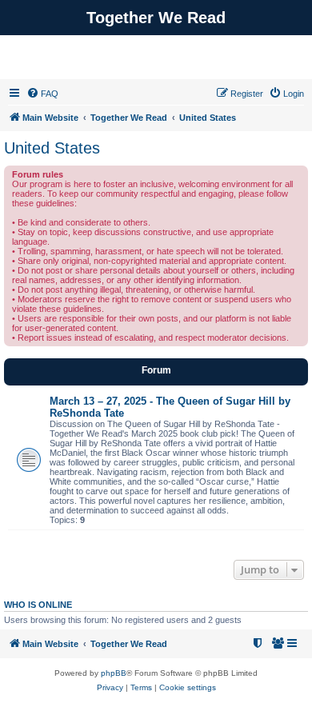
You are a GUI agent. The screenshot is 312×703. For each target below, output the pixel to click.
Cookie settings (187, 687)
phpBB (113, 673)
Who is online (38, 604)
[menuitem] (42, 93)
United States (52, 148)
